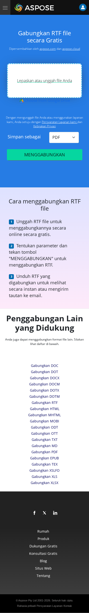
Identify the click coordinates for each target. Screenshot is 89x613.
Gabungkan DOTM (44, 396)
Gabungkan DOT (44, 371)
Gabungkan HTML (44, 408)
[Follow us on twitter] (45, 513)
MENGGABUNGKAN (44, 155)
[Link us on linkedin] (55, 513)
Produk (43, 538)
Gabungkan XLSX (44, 482)
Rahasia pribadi (26, 605)
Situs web (43, 568)
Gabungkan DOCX (44, 378)
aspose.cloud (71, 49)
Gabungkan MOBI (44, 421)
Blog (43, 561)
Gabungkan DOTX (44, 390)
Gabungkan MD (44, 445)
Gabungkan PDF (44, 452)
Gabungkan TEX (45, 464)
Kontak (68, 605)
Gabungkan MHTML (44, 415)
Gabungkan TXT (45, 439)
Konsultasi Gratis (43, 553)
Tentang (43, 575)
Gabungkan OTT (44, 433)
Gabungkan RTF (45, 402)
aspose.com (48, 49)
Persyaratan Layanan (50, 605)
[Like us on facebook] (34, 513)
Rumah (43, 531)
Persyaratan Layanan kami (59, 122)
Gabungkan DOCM (44, 384)
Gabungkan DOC (44, 365)
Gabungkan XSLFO (44, 470)
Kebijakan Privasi (44, 126)
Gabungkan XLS (44, 476)
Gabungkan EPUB (44, 458)
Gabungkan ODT (44, 427)
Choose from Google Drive (47, 100)
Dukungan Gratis (43, 546)
